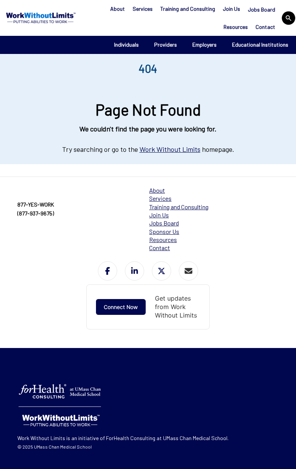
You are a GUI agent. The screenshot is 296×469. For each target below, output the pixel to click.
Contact (265, 27)
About (117, 8)
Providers (165, 44)
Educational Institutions (260, 44)
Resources (236, 27)
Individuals (126, 44)
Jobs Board (261, 9)
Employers (204, 44)
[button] (107, 271)
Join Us (231, 8)
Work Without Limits (170, 149)
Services (143, 8)
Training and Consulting (187, 8)
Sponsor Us (164, 231)
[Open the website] (40, 17)
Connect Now (121, 307)
